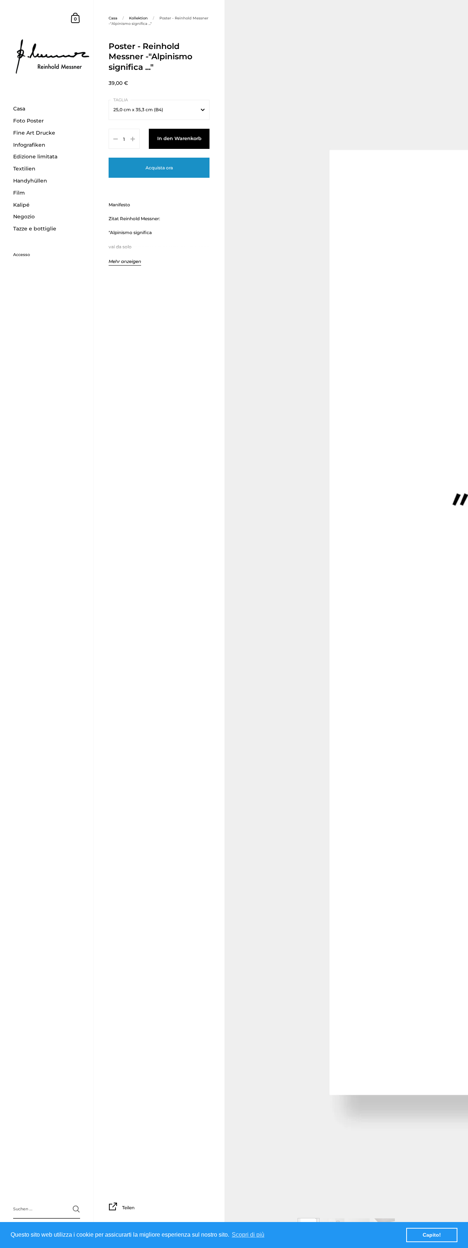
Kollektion (138, 18)
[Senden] (76, 1209)
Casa (113, 18)
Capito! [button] (432, 1235)
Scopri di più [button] (248, 1235)
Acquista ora (159, 167)
